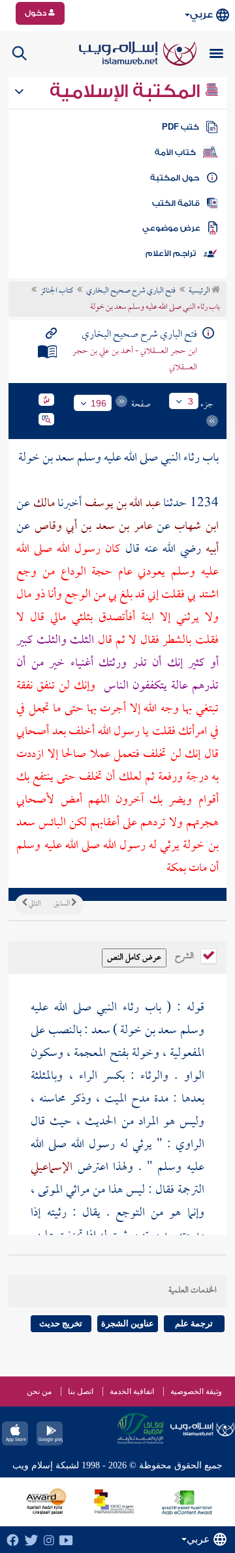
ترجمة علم (194, 1323)
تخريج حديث (60, 1323)
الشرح (185, 955)
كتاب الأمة (175, 152)
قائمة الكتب (176, 203)
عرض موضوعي (171, 228)
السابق (62, 904)
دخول (36, 13)
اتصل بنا (80, 1391)
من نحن (39, 1391)
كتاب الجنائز (56, 291)
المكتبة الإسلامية (127, 91)
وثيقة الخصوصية (196, 1391)
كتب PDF (180, 127)
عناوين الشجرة (127, 1323)
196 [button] (98, 403)
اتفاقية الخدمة (132, 1391)
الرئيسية (200, 291)
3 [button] (190, 401)
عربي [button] (201, 14)
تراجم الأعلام (171, 253)
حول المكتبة (174, 177)
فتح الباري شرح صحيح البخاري (131, 291)
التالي (33, 904)
